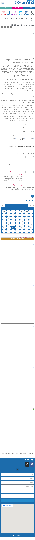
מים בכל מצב (12, 146)
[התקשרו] (32, 12)
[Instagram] (27, 464)
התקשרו (32, 14)
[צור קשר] (3, 12)
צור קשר (3, 14)
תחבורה (26, 14)
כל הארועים (29, 200)
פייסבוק (9, 14)
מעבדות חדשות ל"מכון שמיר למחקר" (23, 185)
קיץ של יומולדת (30, 146)
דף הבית (32, 18)
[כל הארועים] (32, 196)
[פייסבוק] (9, 12)
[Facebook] (32, 464)
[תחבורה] (26, 12)
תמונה (26, 18)
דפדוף (21, 14)
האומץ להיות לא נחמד (21, 147)
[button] (2, 3)
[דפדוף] (20, 12)
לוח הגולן (15, 14)
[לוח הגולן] (15, 12)
